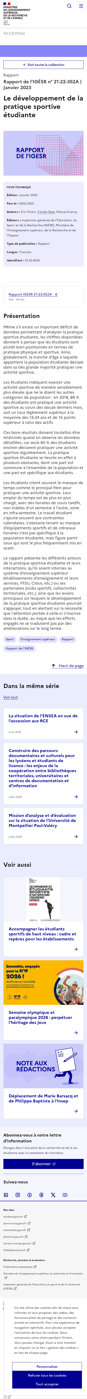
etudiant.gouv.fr (13, 1217)
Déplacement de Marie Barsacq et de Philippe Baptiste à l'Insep (43, 1098)
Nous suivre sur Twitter (53, 1195)
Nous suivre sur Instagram (18, 1195)
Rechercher (69, 6)
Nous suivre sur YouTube (65, 1195)
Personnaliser (47, 1366)
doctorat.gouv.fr (13, 1237)
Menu (81, 6)
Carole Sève (46, 212)
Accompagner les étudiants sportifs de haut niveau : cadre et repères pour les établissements (42, 934)
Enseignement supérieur (38, 639)
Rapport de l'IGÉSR (19, 648)
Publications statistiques (18, 1267)
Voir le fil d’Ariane (14, 33)
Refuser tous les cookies (47, 1375)
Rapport (68, 639)
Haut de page (71, 666)
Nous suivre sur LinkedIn (6, 1195)
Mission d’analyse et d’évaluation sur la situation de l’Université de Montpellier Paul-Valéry (42, 820)
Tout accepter (47, 1384)
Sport (10, 639)
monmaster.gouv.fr (14, 1230)
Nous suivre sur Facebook (29, 1195)
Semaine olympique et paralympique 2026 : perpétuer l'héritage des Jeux (40, 1017)
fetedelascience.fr (14, 1250)
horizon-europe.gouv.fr (17, 1243)
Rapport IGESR (31, 294)
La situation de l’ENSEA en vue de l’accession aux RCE (43, 718)
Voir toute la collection (45, 64)
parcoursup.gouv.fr (15, 1223)
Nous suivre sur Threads (41, 1195)
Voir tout (10, 697)
